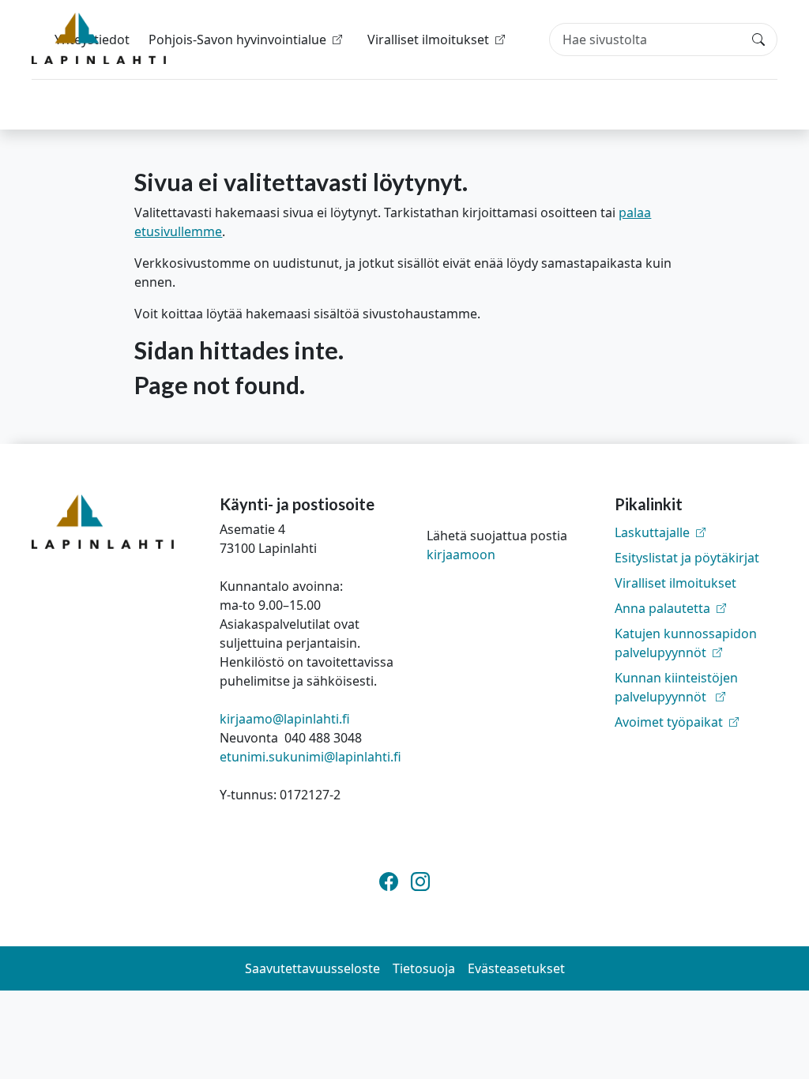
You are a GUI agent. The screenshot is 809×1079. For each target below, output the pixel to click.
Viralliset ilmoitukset (675, 583)
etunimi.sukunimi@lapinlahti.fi (310, 756)
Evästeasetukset (516, 968)
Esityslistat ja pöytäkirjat (687, 557)
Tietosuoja (424, 968)
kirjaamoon (461, 554)
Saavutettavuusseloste (312, 968)
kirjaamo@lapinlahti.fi (285, 718)
